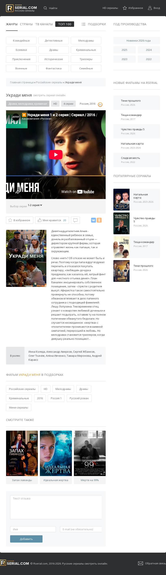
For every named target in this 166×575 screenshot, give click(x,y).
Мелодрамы (86, 40)
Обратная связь (155, 563)
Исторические (54, 59)
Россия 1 (56, 398)
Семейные (86, 68)
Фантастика (54, 68)
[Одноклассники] (99, 220)
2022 (149, 59)
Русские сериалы (21, 8)
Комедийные (21, 40)
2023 (124, 59)
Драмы (53, 50)
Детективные (54, 40)
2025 (124, 50)
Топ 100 (64, 24)
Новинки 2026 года (139, 40)
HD (45, 389)
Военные (21, 68)
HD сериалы (110, 8)
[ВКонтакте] (93, 220)
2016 (40, 398)
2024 (149, 50)
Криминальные (86, 50)
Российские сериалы (22, 389)
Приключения (21, 59)
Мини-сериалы (18, 407)
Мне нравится (54, 220)
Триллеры (86, 59)
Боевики (21, 50)
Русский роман (79, 398)
